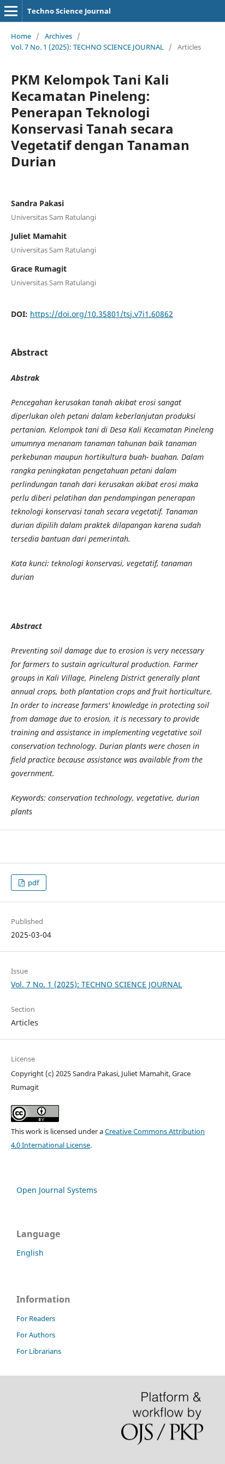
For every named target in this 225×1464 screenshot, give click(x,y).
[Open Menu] (11, 11)
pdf (32, 882)
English (30, 1252)
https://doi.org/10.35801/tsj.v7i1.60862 (101, 314)
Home (21, 36)
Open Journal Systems (56, 1190)
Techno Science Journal (69, 11)
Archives (58, 36)
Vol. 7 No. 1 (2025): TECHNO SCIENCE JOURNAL (87, 47)
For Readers (35, 1318)
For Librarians (38, 1351)
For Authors (35, 1335)
